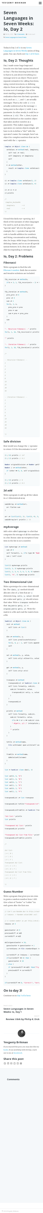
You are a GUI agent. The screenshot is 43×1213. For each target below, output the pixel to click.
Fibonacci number (11, 270)
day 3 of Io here (24, 995)
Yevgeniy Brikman (14, 3)
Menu (40, 3)
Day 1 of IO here (32, 54)
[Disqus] (21, 1109)
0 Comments (21, 34)
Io (19, 48)
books (6, 1050)
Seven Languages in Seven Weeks (15, 37)
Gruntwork (17, 1053)
